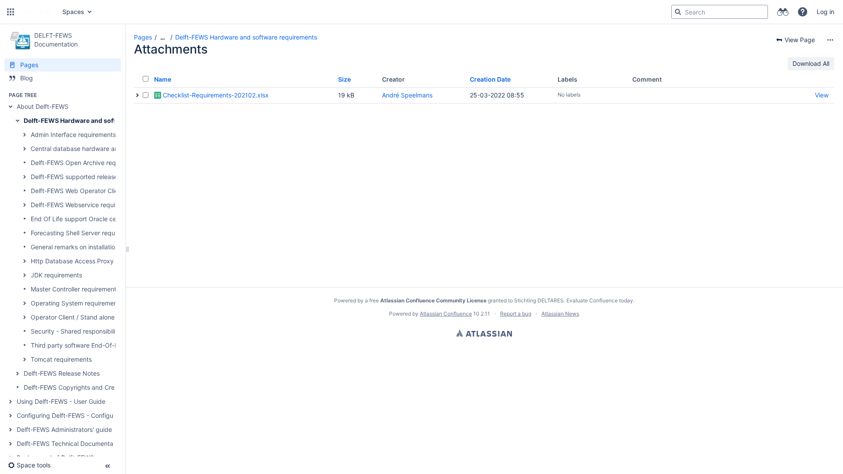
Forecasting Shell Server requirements (85, 233)
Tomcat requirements (61, 359)
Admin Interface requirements (73, 134)
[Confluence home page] (37, 12)
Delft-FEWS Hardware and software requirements (98, 120)
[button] (10, 12)
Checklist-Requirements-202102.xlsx (216, 95)
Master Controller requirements (75, 289)
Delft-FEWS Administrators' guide (64, 429)
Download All (811, 63)
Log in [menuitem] (825, 11)
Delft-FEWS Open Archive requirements (87, 162)
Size (344, 79)
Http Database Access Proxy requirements (92, 261)
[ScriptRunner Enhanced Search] (782, 12)
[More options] (830, 40)
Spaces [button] (73, 11)
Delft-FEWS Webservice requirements (84, 204)
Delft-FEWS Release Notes (62, 373)
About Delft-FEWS (42, 106)
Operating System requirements (76, 303)
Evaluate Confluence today (599, 300)
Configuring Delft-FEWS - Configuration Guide (82, 415)
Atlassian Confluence (446, 313)
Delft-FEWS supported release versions (87, 176)
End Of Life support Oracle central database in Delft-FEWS (115, 219)
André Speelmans (407, 95)
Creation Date (490, 79)
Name (162, 79)
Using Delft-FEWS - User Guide (61, 401)
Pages (143, 37)
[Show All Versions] (137, 95)
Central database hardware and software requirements (109, 148)
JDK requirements (56, 275)
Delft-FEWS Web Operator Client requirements (97, 190)
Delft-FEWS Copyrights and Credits (74, 387)
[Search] (677, 11)
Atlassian (484, 333)
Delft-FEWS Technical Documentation (70, 443)
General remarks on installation (75, 247)
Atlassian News (560, 313)
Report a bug (515, 313)
